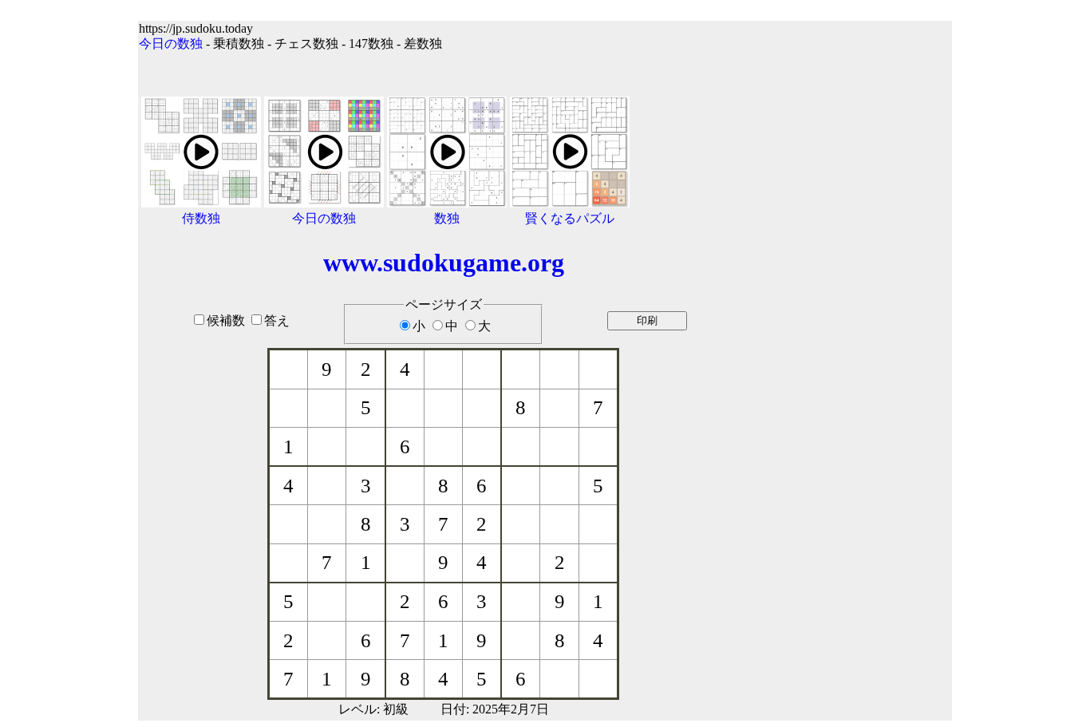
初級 (396, 709)
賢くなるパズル (569, 218)
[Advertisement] (850, 360)
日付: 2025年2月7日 (494, 709)
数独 (447, 218)
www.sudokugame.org (443, 262)
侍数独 (201, 218)
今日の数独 (171, 43)
